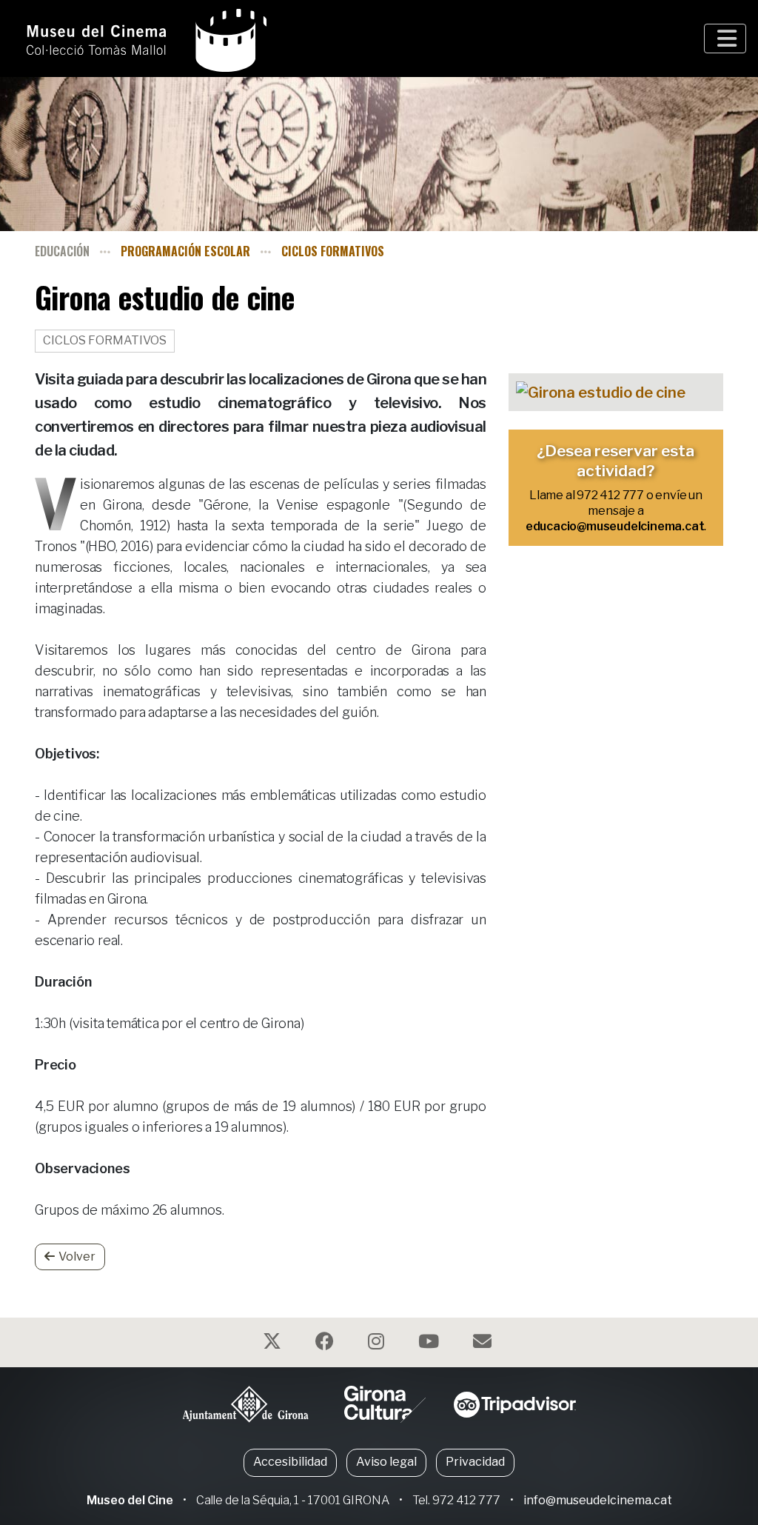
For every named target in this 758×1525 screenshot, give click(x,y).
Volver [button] (76, 1256)
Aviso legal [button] (386, 1462)
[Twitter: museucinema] (274, 1344)
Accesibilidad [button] (290, 1462)
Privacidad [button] (475, 1462)
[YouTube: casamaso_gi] (430, 1344)
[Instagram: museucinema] (378, 1344)
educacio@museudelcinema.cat (615, 526)
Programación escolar (185, 251)
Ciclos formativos (332, 251)
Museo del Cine (130, 1500)
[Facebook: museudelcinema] (326, 1344)
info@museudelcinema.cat (597, 1500)
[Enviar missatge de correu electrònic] (484, 1344)
